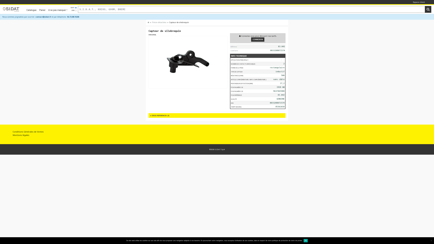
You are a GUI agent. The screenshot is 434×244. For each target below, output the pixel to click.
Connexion (258, 39)
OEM (72, 10)
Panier (42, 10)
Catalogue (31, 10)
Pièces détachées (159, 22)
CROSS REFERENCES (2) (160, 115)
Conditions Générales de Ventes (28, 131)
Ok (306, 240)
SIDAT (72, 8)
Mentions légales (21, 135)
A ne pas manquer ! (57, 10)
